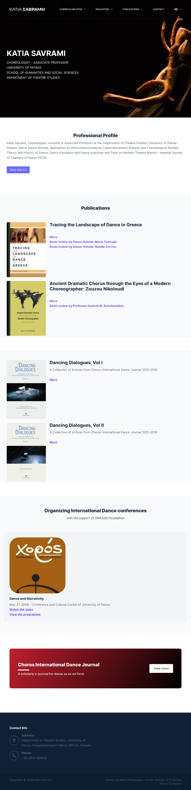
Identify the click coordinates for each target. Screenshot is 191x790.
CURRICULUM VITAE (71, 9)
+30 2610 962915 (34, 758)
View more (161, 668)
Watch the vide (20, 609)
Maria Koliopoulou (131, 780)
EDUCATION (102, 9)
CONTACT (158, 9)
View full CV (18, 170)
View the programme (25, 614)
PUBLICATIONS (131, 9)
